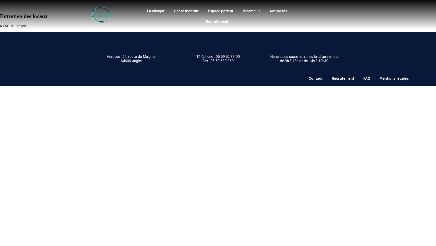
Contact (316, 78)
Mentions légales (394, 78)
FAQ (366, 78)
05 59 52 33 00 (228, 56)
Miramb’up (251, 11)
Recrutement (217, 21)
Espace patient (220, 11)
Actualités (278, 11)
